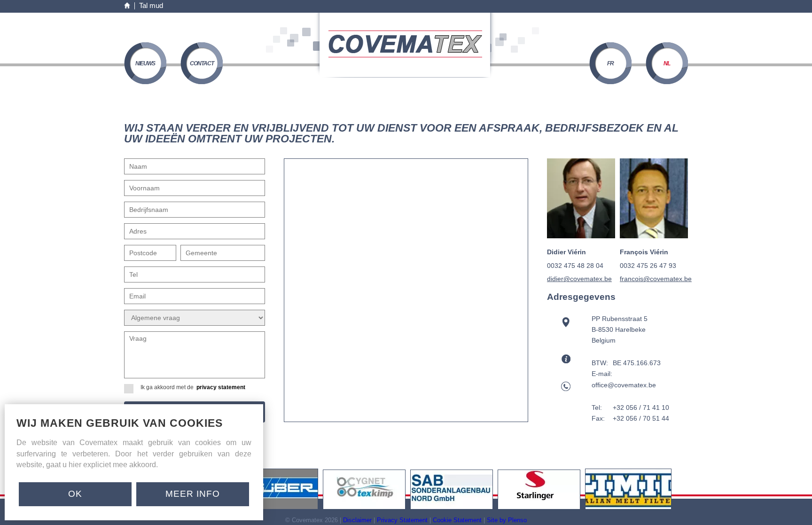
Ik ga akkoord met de (193, 387)
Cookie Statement (457, 520)
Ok (75, 494)
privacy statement (220, 387)
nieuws (145, 63)
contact (202, 63)
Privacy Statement (402, 520)
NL (667, 63)
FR (610, 63)
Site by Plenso (507, 520)
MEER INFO (192, 494)
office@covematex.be (624, 385)
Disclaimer (357, 520)
